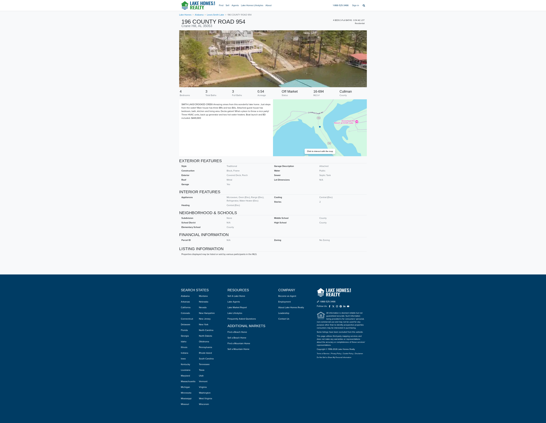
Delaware (185, 324)
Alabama (199, 14)
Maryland (185, 375)
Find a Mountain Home (239, 343)
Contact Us (283, 318)
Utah (201, 375)
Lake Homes (185, 14)
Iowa (183, 358)
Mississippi (186, 398)
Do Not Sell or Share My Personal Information (334, 358)
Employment (284, 301)
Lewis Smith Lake (215, 14)
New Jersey (205, 318)
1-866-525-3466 (341, 5)
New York (203, 324)
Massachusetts (188, 381)
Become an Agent (287, 296)
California (185, 307)
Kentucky (185, 364)
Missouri (185, 404)
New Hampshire (207, 313)
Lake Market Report (237, 307)
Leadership (283, 313)
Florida (184, 330)
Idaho (183, 341)
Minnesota (186, 392)
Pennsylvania (205, 347)
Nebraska (203, 301)
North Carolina (206, 330)
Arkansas (185, 301)
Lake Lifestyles (235, 313)
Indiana (184, 353)
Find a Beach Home (237, 332)
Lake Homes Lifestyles (252, 5)
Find (221, 5)
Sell (227, 5)
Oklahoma (204, 341)
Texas (201, 370)
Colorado (185, 313)
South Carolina (206, 358)
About (268, 5)
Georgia (185, 336)
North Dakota (205, 336)
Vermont (203, 381)
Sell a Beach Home (237, 337)
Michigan (185, 387)
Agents (235, 5)
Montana (203, 296)
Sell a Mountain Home (238, 349)
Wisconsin (204, 404)
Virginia (203, 387)
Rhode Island (205, 353)
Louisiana (185, 370)
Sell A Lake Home (236, 296)
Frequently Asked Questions (242, 318)
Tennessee (204, 364)
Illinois (184, 347)
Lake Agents (234, 301)
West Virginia (205, 398)
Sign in (355, 5)
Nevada (202, 307)
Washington (205, 392)
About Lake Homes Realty (291, 307)
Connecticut (187, 318)
